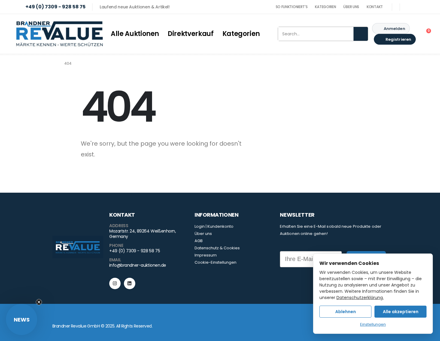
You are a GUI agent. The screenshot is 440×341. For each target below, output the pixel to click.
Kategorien (241, 33)
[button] (21, 319)
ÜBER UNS (351, 6)
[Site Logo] (59, 34)
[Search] (360, 34)
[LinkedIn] (422, 6)
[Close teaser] (39, 302)
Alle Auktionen (135, 33)
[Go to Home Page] (54, 63)
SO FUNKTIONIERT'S (292, 6)
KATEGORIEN (325, 6)
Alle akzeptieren (400, 312)
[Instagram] (409, 6)
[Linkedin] (129, 283)
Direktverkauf (190, 33)
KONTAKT (375, 6)
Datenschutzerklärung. (360, 298)
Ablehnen (345, 312)
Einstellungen (373, 324)
